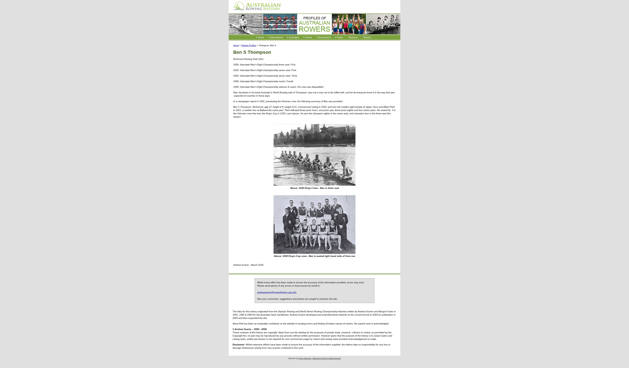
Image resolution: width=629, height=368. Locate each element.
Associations (324, 37)
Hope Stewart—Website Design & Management (320, 358)
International (276, 37)
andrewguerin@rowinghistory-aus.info (276, 292)
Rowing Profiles (248, 45)
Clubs (340, 37)
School (308, 37)
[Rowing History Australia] (256, 11)
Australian (294, 37)
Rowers (367, 37)
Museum (353, 37)
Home (261, 37)
